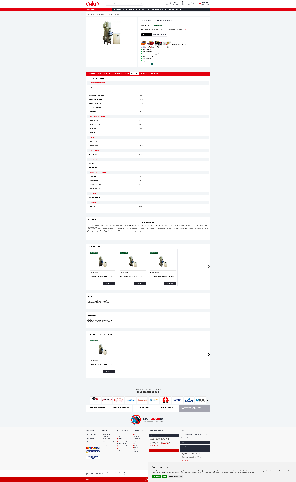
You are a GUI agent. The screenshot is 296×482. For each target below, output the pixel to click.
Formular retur (106, 443)
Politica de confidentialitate (109, 442)
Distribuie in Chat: (146, 64)
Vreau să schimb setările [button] (175, 476)
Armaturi (136, 445)
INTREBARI (134, 74)
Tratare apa (137, 438)
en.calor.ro (89, 443)
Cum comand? (121, 447)
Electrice (136, 449)
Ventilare (136, 447)
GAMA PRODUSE (117, 74)
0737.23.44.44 (186, 408)
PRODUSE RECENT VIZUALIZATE (149, 74)
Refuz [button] (164, 476)
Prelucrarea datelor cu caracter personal (123, 442)
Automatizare (137, 440)
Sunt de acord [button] (156, 476)
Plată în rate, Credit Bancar (181, 44)
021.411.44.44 (196, 408)
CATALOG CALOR (166, 9)
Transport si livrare (123, 440)
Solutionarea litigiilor (123, 445)
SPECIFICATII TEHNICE (95, 74)
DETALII (110, 283)
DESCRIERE (107, 74)
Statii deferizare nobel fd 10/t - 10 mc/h (162, 276)
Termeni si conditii (107, 440)
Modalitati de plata (107, 434)
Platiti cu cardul (106, 436)
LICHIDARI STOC (146, 9)
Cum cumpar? (121, 449)
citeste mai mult (189, 30)
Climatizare (137, 436)
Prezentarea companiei (92, 434)
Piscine (136, 451)
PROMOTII (137, 9)
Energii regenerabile (139, 443)
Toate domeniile (138, 453)
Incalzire (136, 434)
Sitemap (88, 479)
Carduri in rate (106, 438)
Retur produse (122, 436)
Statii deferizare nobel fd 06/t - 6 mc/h (101, 276)
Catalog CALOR (91, 438)
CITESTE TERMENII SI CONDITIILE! (159, 444)
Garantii (120, 434)
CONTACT (182, 9)
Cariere (88, 442)
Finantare (89, 440)
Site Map (105, 445)
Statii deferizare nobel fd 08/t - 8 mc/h (101, 364)
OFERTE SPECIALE (156, 9)
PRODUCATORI (117, 9)
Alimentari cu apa (138, 442)
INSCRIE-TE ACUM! (163, 450)
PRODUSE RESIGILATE (128, 9)
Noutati (89, 436)
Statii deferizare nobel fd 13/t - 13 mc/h (131, 276)
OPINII (127, 74)
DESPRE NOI (175, 9)
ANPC (120, 450)
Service (120, 438)
